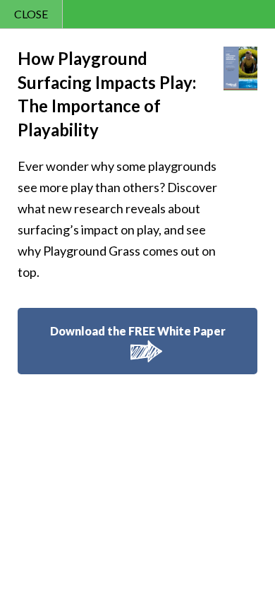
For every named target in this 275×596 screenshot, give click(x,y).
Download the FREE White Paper (138, 331)
